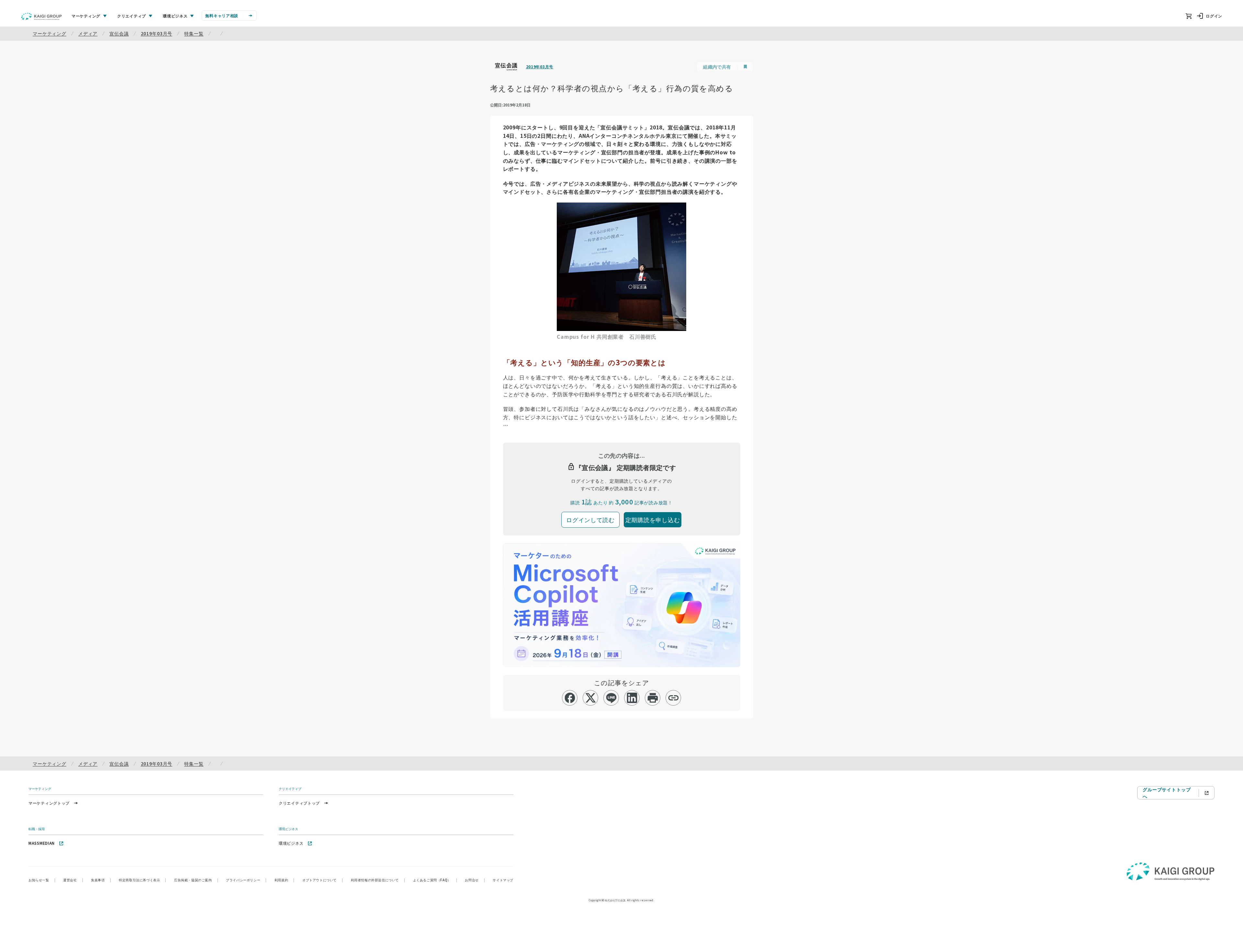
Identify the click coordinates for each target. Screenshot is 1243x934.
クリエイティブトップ (299, 803)
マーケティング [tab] (86, 15)
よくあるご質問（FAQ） (435, 879)
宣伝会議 (119, 33)
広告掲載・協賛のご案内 (196, 879)
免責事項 (101, 879)
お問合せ (475, 879)
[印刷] (652, 698)
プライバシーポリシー (246, 879)
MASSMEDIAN (41, 843)
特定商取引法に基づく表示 (142, 879)
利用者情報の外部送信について (378, 879)
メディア (87, 33)
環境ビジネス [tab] (175, 15)
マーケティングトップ (49, 803)
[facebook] (570, 698)
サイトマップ (503, 879)
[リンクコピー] (673, 698)
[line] (611, 698)
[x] (590, 698)
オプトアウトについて (322, 879)
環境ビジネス (291, 843)
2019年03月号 (157, 33)
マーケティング (49, 33)
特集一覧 (193, 33)
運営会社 (73, 879)
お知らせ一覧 (41, 879)
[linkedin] (632, 698)
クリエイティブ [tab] (131, 15)
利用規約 (284, 879)
